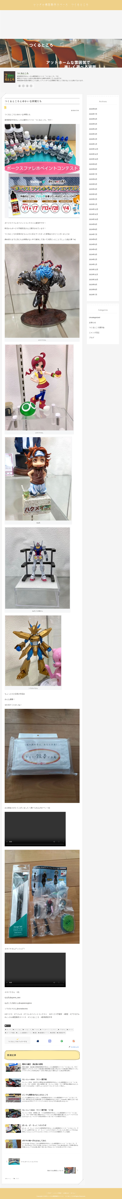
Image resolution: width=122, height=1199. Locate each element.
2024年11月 (93, 214)
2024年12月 (93, 209)
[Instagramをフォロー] (23, 86)
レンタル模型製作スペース (24, 1032)
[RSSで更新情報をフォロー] (31, 86)
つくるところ (22, 73)
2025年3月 (93, 194)
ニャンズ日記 (94, 333)
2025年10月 (93, 159)
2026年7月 (93, 114)
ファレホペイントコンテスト (49, 1029)
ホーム (73, 1193)
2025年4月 (93, 189)
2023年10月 (93, 280)
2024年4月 (93, 249)
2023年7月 (93, 295)
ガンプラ (9, 1029)
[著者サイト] (19, 86)
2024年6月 (93, 239)
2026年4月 (93, 129)
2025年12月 (93, 149)
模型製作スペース (44, 1032)
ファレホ (36, 1029)
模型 (35, 1032)
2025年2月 (93, 199)
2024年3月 (93, 254)
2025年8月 (93, 169)
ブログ (8, 1025)
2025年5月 (93, 184)
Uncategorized (94, 317)
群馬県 (53, 1032)
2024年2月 (93, 259)
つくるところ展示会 (96, 327)
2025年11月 (93, 154)
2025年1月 (93, 204)
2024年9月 (93, 224)
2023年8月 (93, 289)
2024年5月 (93, 244)
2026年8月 (93, 109)
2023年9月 (93, 284)
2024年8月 (93, 229)
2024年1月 (93, 264)
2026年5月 (93, 124)
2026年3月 (93, 134)
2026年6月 (93, 119)
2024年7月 (93, 234)
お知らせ (92, 322)
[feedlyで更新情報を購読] (27, 86)
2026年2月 (93, 139)
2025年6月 (93, 179)
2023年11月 (93, 274)
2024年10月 (93, 219)
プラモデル (62, 1029)
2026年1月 (93, 144)
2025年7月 (93, 174)
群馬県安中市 (61, 1032)
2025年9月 (93, 164)
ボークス (70, 1029)
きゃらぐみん (17, 1029)
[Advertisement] (61, 24)
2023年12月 (93, 269)
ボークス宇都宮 (11, 1032)
